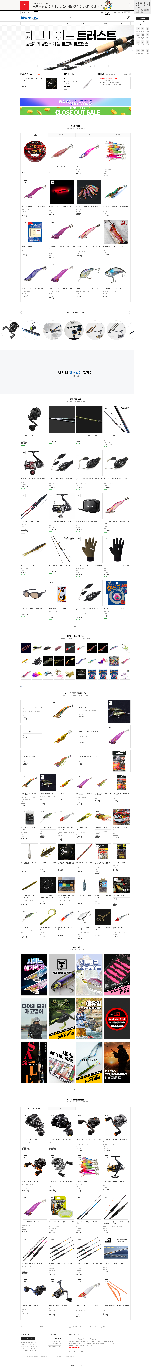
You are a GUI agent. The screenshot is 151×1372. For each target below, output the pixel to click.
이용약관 (36, 1327)
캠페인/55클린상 (102, 1327)
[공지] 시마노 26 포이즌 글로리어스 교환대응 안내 (110, 84)
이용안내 (147, 31)
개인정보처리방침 (50, 1327)
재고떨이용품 (117, 134)
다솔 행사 (110, 1327)
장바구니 (138, 53)
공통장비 (82, 23)
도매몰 (29, 12)
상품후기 (147, 37)
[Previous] (15, 47)
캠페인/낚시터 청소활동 (71, 1327)
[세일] (109, 82)
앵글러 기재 (82, 1327)
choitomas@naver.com (122, 1341)
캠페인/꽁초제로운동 (91, 1327)
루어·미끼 (58, 23)
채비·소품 (73, 23)
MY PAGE (142, 18)
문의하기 (142, 31)
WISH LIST (142, 21)
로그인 (102, 12)
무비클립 (138, 37)
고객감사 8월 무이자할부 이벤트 (106, 80)
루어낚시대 (35, 23)
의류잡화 (97, 23)
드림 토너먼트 (102, 86)
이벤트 (138, 44)
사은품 (147, 44)
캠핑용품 (105, 23)
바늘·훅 (66, 23)
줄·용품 (51, 23)
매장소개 (29, 1327)
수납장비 (89, 23)
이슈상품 (89, 134)
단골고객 (142, 44)
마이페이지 (120, 12)
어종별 (27, 23)
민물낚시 (113, 23)
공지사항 (138, 31)
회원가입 (107, 12)
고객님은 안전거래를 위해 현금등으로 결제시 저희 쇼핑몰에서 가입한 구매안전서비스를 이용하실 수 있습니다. (50, 1356)
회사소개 (23, 1327)
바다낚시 (121, 23)
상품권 (147, 53)
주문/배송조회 (113, 12)
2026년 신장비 (61, 134)
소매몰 (23, 12)
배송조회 (142, 53)
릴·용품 (43, 23)
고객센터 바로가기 (60, 1327)
